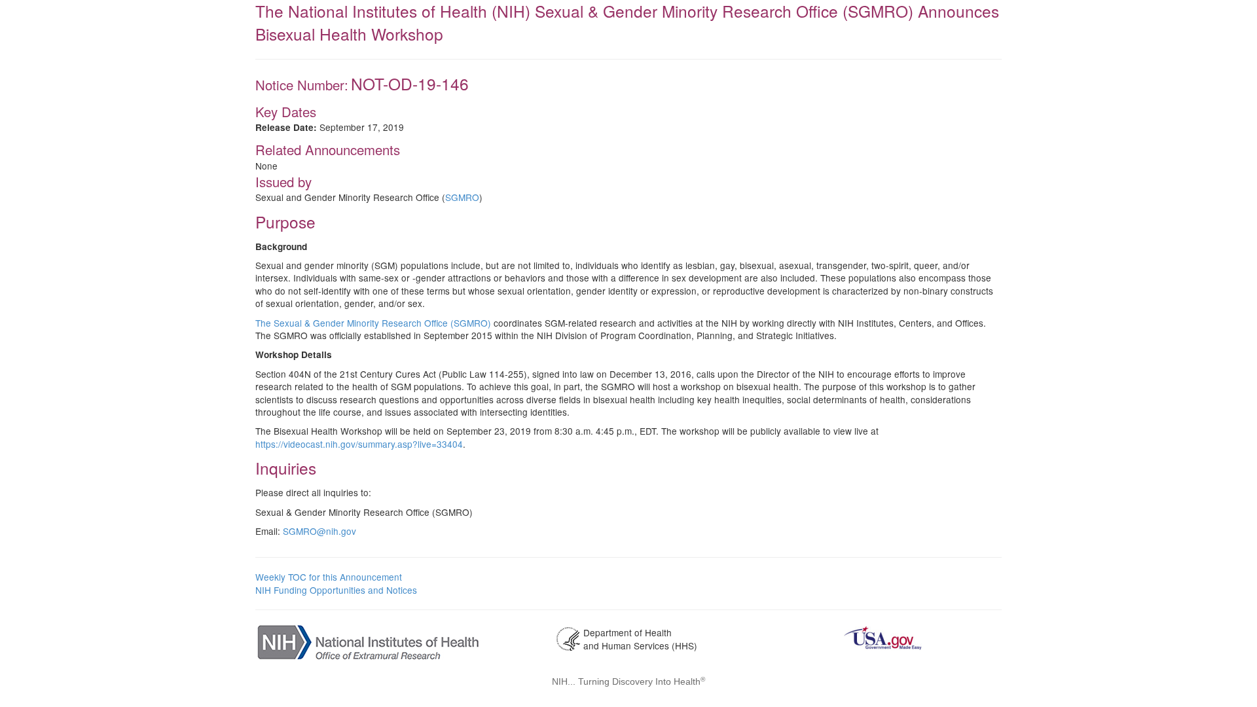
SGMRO (462, 197)
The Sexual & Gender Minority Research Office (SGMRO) (373, 322)
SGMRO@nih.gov (319, 530)
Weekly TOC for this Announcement (328, 576)
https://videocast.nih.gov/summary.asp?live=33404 (359, 443)
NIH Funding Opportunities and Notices (336, 589)
